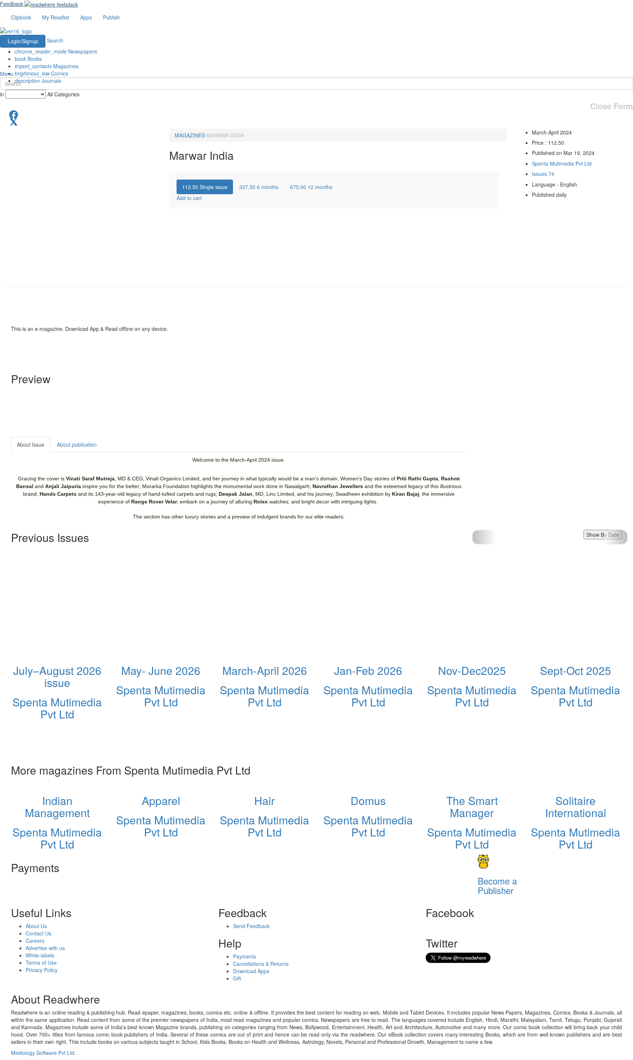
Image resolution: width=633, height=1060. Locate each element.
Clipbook (21, 17)
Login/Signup (23, 41)
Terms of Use (41, 962)
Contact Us (38, 933)
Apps (86, 17)
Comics (41, 73)
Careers (35, 940)
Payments (244, 956)
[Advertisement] (533, 482)
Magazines (46, 66)
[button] (616, 537)
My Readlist (55, 17)
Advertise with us (45, 948)
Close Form (611, 106)
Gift (237, 978)
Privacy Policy (42, 970)
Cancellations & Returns (261, 963)
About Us (36, 926)
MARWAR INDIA (225, 135)
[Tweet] (316, 121)
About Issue (30, 444)
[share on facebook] (316, 114)
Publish (111, 17)
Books (28, 58)
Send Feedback (251, 926)
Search (55, 40)
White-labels (40, 955)
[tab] (205, 187)
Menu (6, 73)
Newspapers (56, 51)
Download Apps (251, 971)
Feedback (11, 3)
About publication (77, 444)
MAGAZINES (190, 135)
